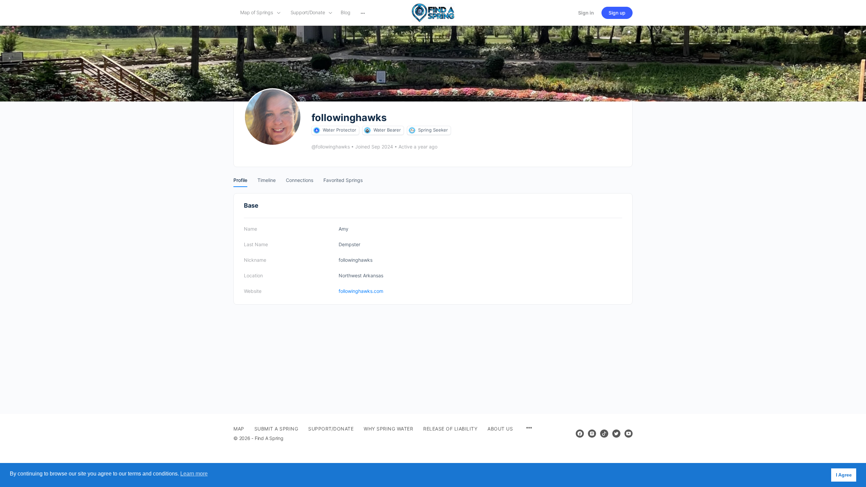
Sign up (617, 13)
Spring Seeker (433, 130)
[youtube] (628, 434)
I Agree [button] (844, 475)
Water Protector (339, 130)
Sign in (586, 13)
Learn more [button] (194, 474)
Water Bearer (387, 130)
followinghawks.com (361, 291)
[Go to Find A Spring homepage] (433, 12)
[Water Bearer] (367, 130)
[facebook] (580, 434)
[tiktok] (604, 434)
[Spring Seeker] (412, 130)
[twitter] (616, 434)
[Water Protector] (316, 130)
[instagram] (592, 434)
